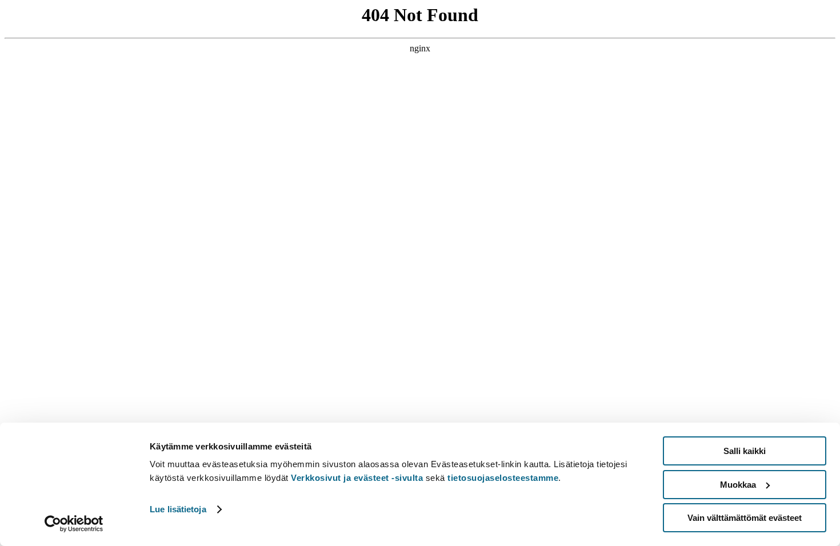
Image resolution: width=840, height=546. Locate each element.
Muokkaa (738, 484)
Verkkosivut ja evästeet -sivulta (357, 478)
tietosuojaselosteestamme (502, 478)
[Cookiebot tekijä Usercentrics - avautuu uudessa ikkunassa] (74, 523)
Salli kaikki (744, 451)
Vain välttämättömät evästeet (744, 518)
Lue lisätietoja (178, 509)
